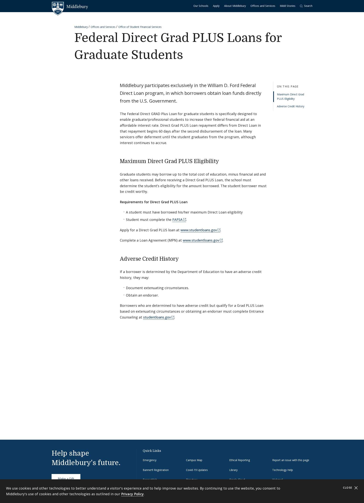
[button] (306, 6)
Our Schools (200, 6)
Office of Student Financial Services (140, 27)
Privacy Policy (132, 494)
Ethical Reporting (239, 460)
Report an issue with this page (290, 460)
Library (233, 470)
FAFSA (177, 219)
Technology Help (282, 470)
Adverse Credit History (290, 106)
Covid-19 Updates (197, 470)
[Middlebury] (70, 7)
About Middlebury (235, 6)
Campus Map (194, 460)
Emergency (149, 460)
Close (348, 487)
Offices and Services (262, 6)
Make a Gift (66, 479)
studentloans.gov (157, 317)
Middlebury (81, 27)
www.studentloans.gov (198, 230)
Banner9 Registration (156, 470)
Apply (216, 6)
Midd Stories (287, 6)
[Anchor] (222, 160)
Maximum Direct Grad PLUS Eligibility (290, 97)
